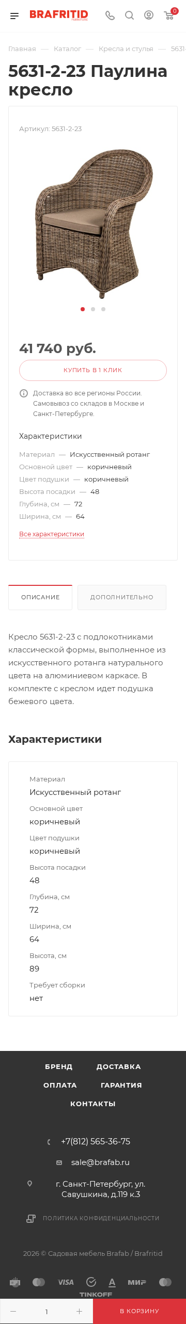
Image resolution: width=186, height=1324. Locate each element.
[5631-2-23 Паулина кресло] (93, 224)
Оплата (60, 1085)
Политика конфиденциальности (101, 1218)
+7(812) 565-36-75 (95, 1142)
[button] (83, 309)
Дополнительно (121, 597)
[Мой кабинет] (148, 16)
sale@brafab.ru (100, 1162)
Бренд (59, 1066)
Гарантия (121, 1085)
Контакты (92, 1103)
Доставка (119, 1066)
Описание (40, 597)
